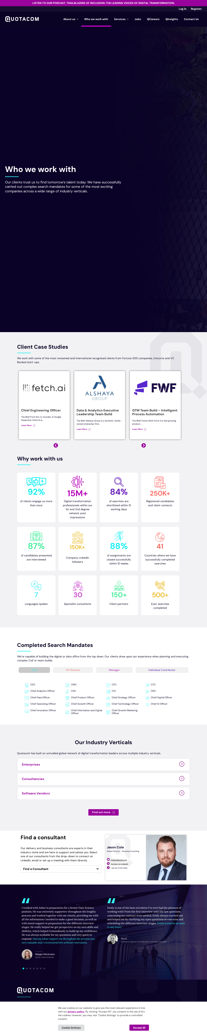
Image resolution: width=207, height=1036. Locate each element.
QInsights (171, 19)
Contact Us (191, 19)
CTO (153, 684)
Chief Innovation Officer (43, 710)
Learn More (26, 429)
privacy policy (76, 1011)
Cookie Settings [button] (71, 1027)
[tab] (34, 670)
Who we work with (96, 19)
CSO (73, 690)
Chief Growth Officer (82, 703)
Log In (182, 8)
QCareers (153, 19)
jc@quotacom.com (119, 860)
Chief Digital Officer (161, 697)
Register (196, 8)
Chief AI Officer (159, 703)
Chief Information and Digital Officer (86, 712)
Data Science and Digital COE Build (155, 412)
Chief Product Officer (82, 697)
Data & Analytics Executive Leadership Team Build (42, 412)
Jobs (138, 19)
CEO (32, 684)
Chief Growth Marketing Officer (125, 712)
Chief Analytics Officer (42, 690)
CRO (153, 690)
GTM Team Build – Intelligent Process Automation (99, 412)
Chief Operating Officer (43, 703)
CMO (74, 684)
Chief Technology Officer (125, 703)
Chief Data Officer (40, 697)
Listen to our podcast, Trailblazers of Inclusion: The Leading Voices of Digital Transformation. (103, 3)
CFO (114, 684)
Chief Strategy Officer (124, 697)
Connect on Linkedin (119, 864)
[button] (144, 445)
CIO (114, 690)
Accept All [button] (139, 1027)
